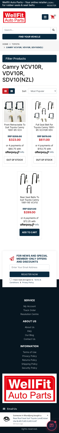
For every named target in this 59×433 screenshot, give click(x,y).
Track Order (29, 310)
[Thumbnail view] (5, 91)
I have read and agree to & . (25, 281)
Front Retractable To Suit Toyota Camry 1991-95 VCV (14, 127)
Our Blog (29, 335)
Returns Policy (29, 360)
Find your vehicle (29, 36)
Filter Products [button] (16, 58)
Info (22, 152)
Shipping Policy (29, 364)
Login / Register (51, 4)
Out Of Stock (14, 159)
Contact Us (29, 339)
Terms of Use (29, 352)
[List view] (11, 91)
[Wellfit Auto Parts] (14, 16)
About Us (29, 327)
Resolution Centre (29, 314)
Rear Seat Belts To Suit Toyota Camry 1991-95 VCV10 (29, 200)
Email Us (12, 408)
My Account (29, 306)
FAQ (29, 331)
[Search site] (53, 30)
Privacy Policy (28, 282)
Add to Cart (29, 232)
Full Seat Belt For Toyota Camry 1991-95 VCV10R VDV (44, 127)
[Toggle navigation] (45, 17)
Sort (24, 91)
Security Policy (29, 367)
